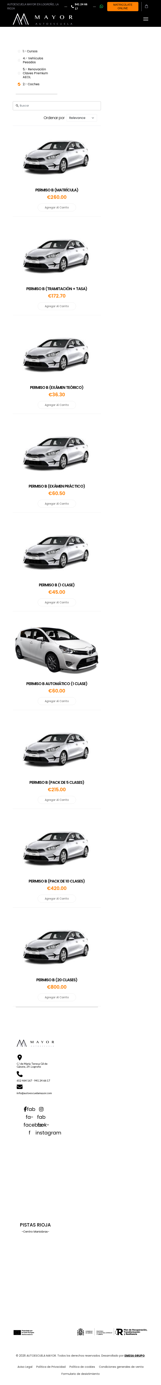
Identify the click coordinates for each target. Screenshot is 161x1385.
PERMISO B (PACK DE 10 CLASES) (57, 881)
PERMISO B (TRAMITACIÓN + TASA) (56, 288)
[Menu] (145, 19)
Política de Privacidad (51, 1367)
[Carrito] (146, 6)
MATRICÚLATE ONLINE (122, 6)
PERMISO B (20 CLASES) (56, 980)
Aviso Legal (24, 1367)
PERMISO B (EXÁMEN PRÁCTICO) (57, 486)
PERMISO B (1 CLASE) (57, 585)
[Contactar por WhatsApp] (101, 7)
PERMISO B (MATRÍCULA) (56, 190)
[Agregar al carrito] (48, 156)
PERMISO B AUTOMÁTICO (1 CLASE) (56, 683)
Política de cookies (82, 1367)
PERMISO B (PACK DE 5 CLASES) (56, 782)
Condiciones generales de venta (121, 1367)
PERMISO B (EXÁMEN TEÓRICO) (56, 387)
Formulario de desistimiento (80, 1374)
